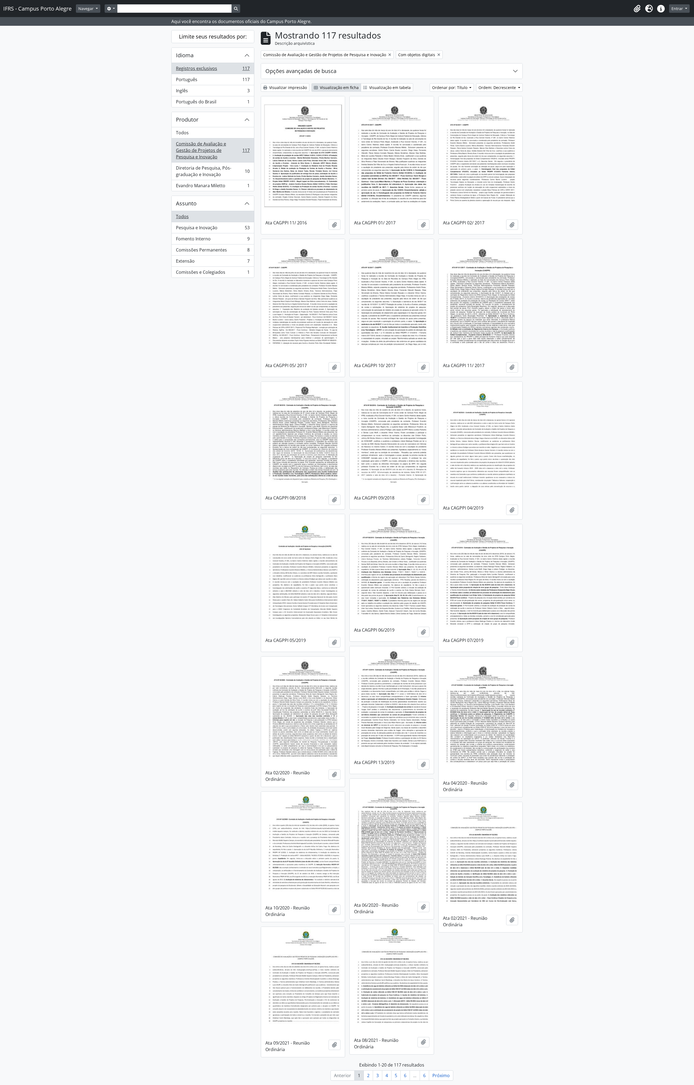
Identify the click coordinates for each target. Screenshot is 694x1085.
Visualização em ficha (339, 87)
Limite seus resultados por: (213, 36)
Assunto (186, 203)
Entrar (677, 8)
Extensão (213, 262)
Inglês (213, 92)
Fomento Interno (213, 240)
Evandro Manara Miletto (213, 187)
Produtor (187, 119)
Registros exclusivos (213, 69)
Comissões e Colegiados (213, 273)
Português (213, 81)
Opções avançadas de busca (300, 71)
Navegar (86, 8)
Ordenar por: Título (450, 87)
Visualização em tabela (389, 87)
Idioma (185, 55)
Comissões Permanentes (213, 251)
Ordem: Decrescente (497, 87)
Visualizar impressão (287, 87)
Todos (182, 133)
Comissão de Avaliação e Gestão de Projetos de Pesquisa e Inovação (213, 150)
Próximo (441, 1075)
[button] (637, 9)
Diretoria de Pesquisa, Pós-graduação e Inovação (213, 171)
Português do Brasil (213, 103)
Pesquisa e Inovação (213, 229)
